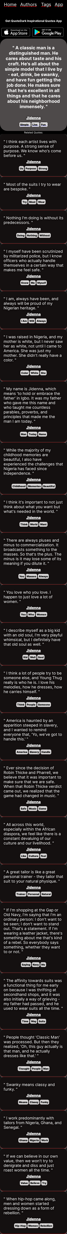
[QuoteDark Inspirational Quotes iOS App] (15, 32)
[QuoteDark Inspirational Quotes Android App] (48, 32)
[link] (10, 4)
